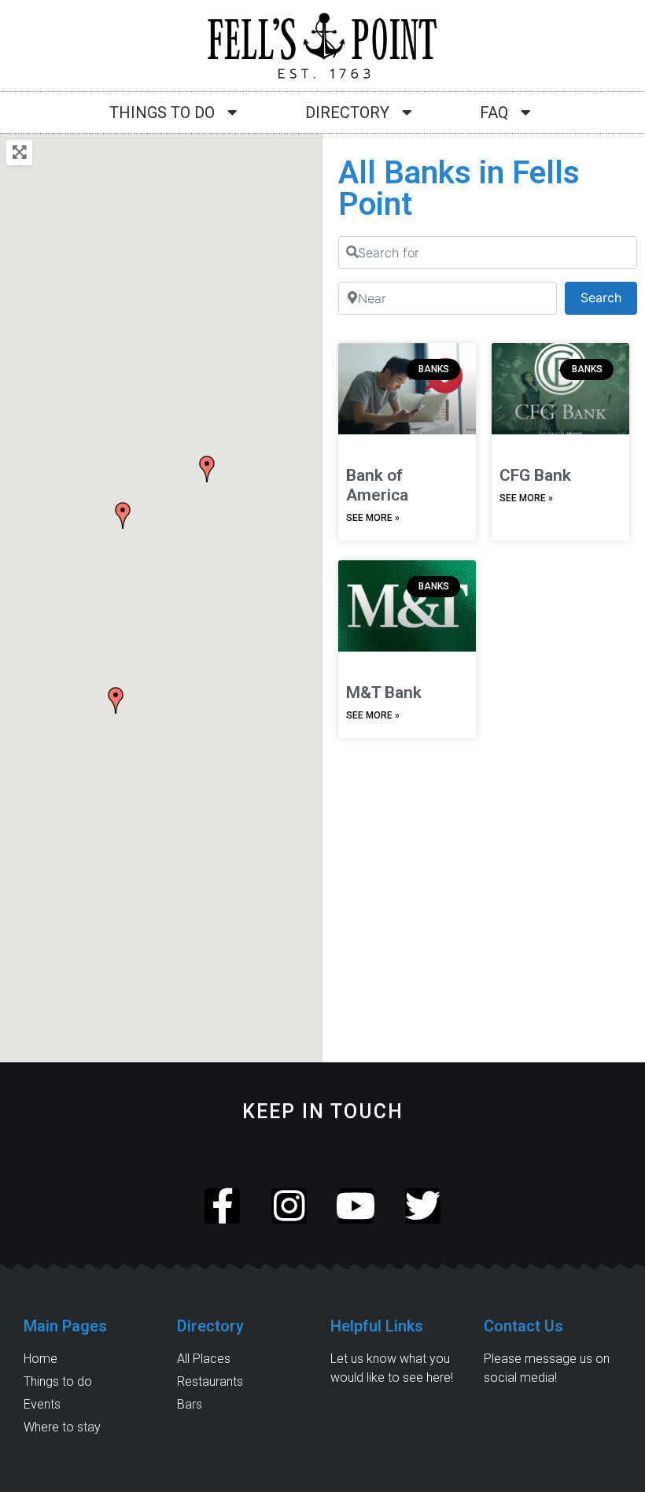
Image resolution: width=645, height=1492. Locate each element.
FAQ (494, 112)
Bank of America (377, 485)
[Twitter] (422, 1206)
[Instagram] (289, 1206)
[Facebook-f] (222, 1206)
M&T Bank (384, 692)
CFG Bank (535, 475)
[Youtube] (356, 1206)
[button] (207, 469)
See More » (373, 517)
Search (608, 297)
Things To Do (162, 112)
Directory (347, 112)
